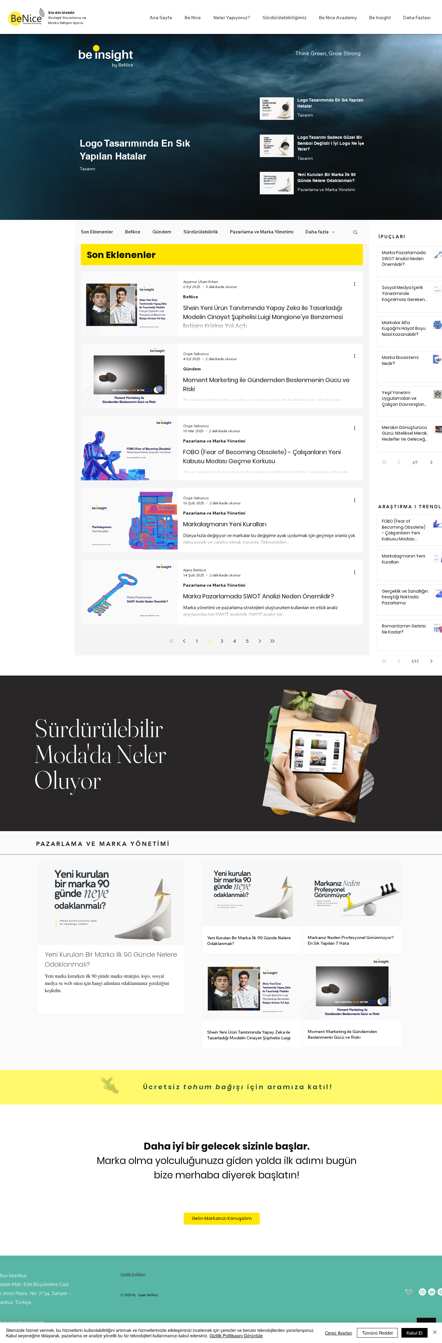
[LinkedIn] (431, 1292)
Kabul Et (414, 1333)
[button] (190, 17)
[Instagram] (422, 1292)
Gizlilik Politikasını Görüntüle (236, 1335)
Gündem (161, 232)
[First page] (171, 641)
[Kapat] (434, 1332)
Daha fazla (317, 232)
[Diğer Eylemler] (356, 283)
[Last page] (272, 641)
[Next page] (259, 641)
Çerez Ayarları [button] (338, 1333)
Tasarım (87, 169)
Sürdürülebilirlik (200, 232)
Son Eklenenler (97, 232)
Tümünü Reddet (377, 1333)
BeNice (132, 232)
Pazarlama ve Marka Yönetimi (326, 189)
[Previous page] (184, 641)
